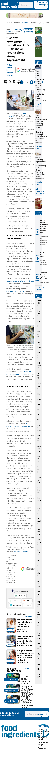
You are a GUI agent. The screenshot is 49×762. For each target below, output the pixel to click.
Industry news (17, 23)
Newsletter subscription (42, 3)
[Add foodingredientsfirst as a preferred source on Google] (25, 70)
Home (9, 22)
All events (39, 289)
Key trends (41, 23)
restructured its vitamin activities (20, 281)
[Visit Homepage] (11, 9)
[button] (20, 596)
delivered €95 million (15, 291)
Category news (25, 23)
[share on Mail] (14, 82)
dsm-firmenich (24, 159)
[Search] (30, 5)
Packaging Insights (42, 743)
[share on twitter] (10, 82)
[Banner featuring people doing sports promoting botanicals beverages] (38, 56)
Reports (34, 22)
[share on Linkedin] (6, 82)
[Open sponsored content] (24, 17)
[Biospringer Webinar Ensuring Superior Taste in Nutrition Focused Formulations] (38, 208)
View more (27, 617)
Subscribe (45, 714)
